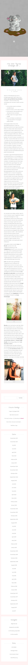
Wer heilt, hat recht (14, 414)
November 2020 (14, 470)
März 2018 (14, 582)
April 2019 (14, 536)
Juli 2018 (14, 568)
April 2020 (14, 494)
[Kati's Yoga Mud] (14, 25)
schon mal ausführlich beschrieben (13, 99)
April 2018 (14, 579)
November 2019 (14, 512)
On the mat (19, 90)
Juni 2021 (14, 448)
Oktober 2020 (14, 473)
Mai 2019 (14, 533)
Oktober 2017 (14, 600)
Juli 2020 (14, 484)
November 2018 (14, 554)
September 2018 (14, 561)
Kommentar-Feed (14, 654)
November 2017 (14, 596)
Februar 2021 (14, 459)
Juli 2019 (14, 526)
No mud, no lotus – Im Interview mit (13, 418)
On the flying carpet (13, 630)
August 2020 (14, 480)
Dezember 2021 (14, 438)
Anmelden (14, 647)
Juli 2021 (14, 445)
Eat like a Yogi (14, 425)
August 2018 (14, 565)
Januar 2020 (14, 505)
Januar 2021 (14, 462)
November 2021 (14, 441)
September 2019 (14, 519)
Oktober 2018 (14, 558)
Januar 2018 (14, 589)
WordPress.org (14, 657)
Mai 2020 (14, 491)
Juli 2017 (14, 610)
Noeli (22, 418)
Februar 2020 (14, 501)
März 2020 (14, 498)
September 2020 (14, 477)
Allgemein (13, 623)
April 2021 (14, 452)
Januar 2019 (14, 547)
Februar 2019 (14, 543)
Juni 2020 (14, 487)
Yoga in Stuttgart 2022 (14, 411)
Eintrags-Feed (14, 650)
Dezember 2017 (14, 593)
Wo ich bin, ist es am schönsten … (14, 421)
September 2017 (14, 603)
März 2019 (14, 540)
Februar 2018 (14, 586)
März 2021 (14, 455)
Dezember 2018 (14, 551)
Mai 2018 (14, 575)
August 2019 (14, 522)
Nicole (5, 245)
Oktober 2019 (14, 515)
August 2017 (14, 607)
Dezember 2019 (14, 508)
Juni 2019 (14, 529)
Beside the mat (13, 627)
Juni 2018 (14, 572)
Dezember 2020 (14, 466)
